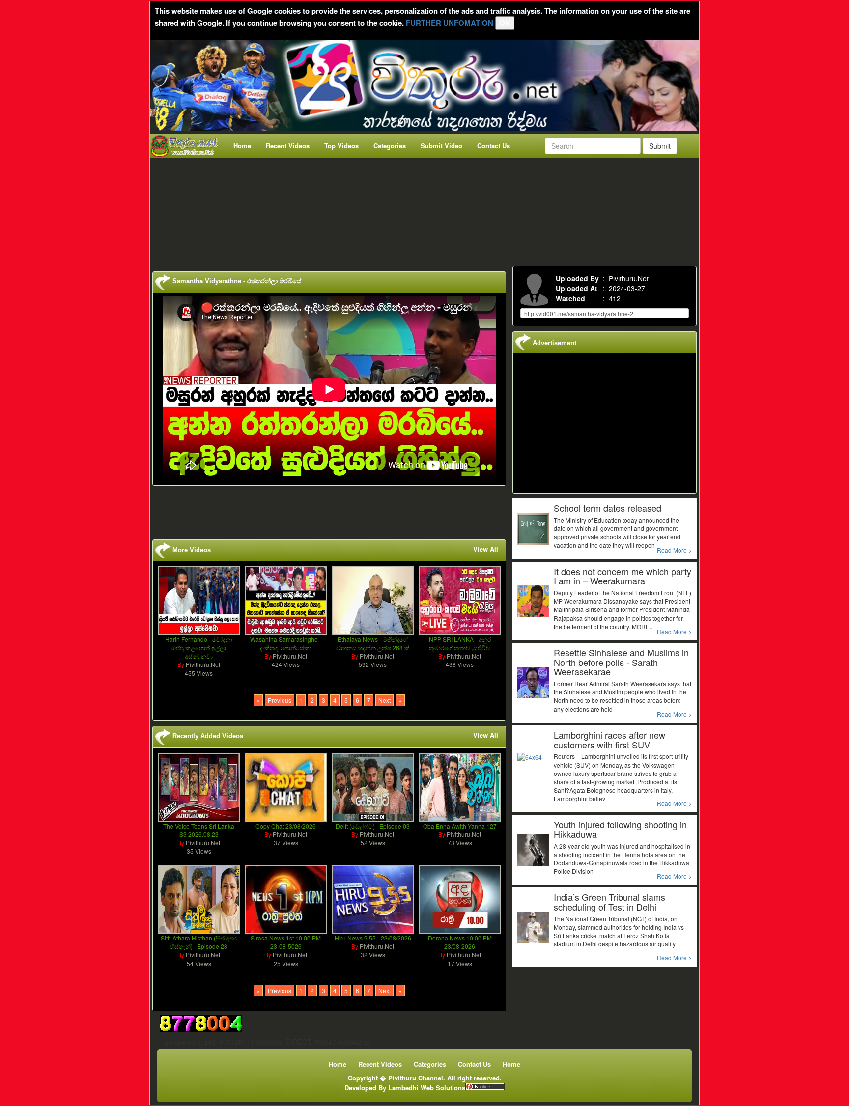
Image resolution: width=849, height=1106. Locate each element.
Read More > (674, 550)
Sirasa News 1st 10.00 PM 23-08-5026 (286, 942)
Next (384, 700)
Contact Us (493, 145)
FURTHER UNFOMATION (449, 22)
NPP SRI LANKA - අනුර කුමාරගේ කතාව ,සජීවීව (460, 643)
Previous (279, 700)
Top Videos (341, 145)
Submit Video (441, 145)
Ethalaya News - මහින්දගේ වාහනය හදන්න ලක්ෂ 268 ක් (373, 643)
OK (504, 22)
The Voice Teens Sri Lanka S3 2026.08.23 (198, 830)
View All (485, 549)
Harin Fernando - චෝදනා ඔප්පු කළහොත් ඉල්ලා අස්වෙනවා (198, 647)
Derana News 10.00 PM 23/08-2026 (460, 942)
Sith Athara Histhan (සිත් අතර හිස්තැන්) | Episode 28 (199, 942)
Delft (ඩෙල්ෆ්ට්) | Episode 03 (373, 826)
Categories (389, 145)
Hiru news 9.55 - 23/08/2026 (373, 938)
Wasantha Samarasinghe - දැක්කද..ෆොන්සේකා (285, 643)
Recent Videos (288, 145)
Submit (660, 146)
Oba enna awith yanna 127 (460, 826)
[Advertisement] (427, 210)
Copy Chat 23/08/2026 (285, 826)
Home (242, 145)
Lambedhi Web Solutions (426, 1087)
